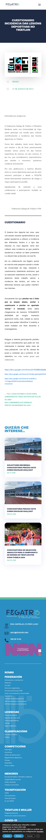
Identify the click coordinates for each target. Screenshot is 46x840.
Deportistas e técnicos (12, 718)
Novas (15, 82)
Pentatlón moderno (11, 734)
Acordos (7, 685)
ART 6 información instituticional (15, 701)
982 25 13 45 (15, 639)
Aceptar (7, 836)
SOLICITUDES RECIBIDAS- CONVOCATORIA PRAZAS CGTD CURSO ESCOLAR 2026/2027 (21, 468)
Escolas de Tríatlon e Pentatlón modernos (18, 777)
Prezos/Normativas (11, 715)
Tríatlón (7, 737)
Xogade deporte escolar (13, 779)
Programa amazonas (11, 813)
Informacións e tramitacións (14, 680)
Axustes (40, 831)
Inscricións (8, 752)
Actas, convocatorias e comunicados (17, 693)
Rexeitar (18, 836)
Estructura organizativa (12, 688)
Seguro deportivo (10, 726)
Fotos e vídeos (9, 765)
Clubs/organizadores (12, 720)
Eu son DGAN (9, 801)
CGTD (7, 793)
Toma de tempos (10, 798)
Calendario (8, 749)
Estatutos (8, 683)
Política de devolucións (12, 755)
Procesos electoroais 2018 (13, 691)
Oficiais (7, 723)
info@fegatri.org (19, 633)
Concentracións (10, 796)
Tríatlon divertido (10, 782)
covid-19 (11, 820)
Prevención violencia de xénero (15, 816)
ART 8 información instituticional (15, 704)
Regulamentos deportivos (13, 757)
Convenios (8, 696)
